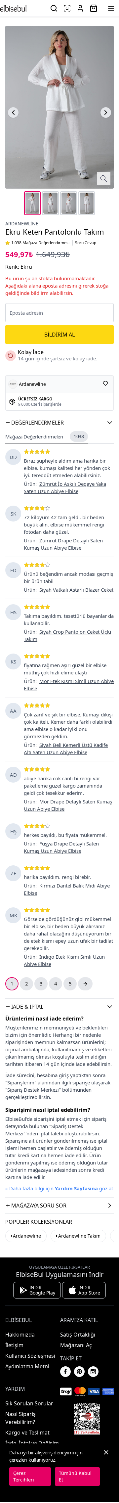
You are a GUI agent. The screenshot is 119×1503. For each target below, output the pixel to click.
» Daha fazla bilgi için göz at (59, 1188)
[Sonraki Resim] (105, 112)
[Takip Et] (105, 383)
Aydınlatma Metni (27, 1366)
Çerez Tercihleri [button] (23, 1476)
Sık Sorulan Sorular (29, 1403)
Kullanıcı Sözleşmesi (30, 1355)
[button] (59, 423)
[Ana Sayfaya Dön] (13, 8)
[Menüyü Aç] (111, 8)
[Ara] (53, 8)
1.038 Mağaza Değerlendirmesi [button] (40, 243)
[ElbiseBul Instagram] (93, 1371)
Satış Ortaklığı (77, 1334)
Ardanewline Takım (79, 1236)
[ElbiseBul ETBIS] (87, 1419)
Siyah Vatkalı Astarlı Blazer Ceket (76, 589)
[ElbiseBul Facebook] (65, 1371)
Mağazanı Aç (76, 1345)
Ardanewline (21, 223)
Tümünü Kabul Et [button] (75, 1476)
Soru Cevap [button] (85, 243)
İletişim (14, 1345)
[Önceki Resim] (13, 112)
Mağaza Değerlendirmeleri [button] (44, 436)
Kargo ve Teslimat (27, 1432)
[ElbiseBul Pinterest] (79, 1371)
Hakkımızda (20, 1334)
